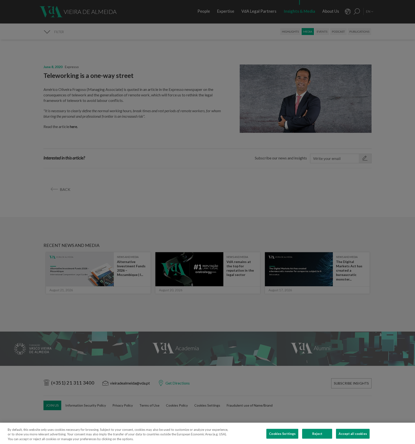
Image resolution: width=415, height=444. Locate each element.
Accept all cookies (353, 433)
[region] (207, 433)
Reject (317, 433)
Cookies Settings (282, 433)
